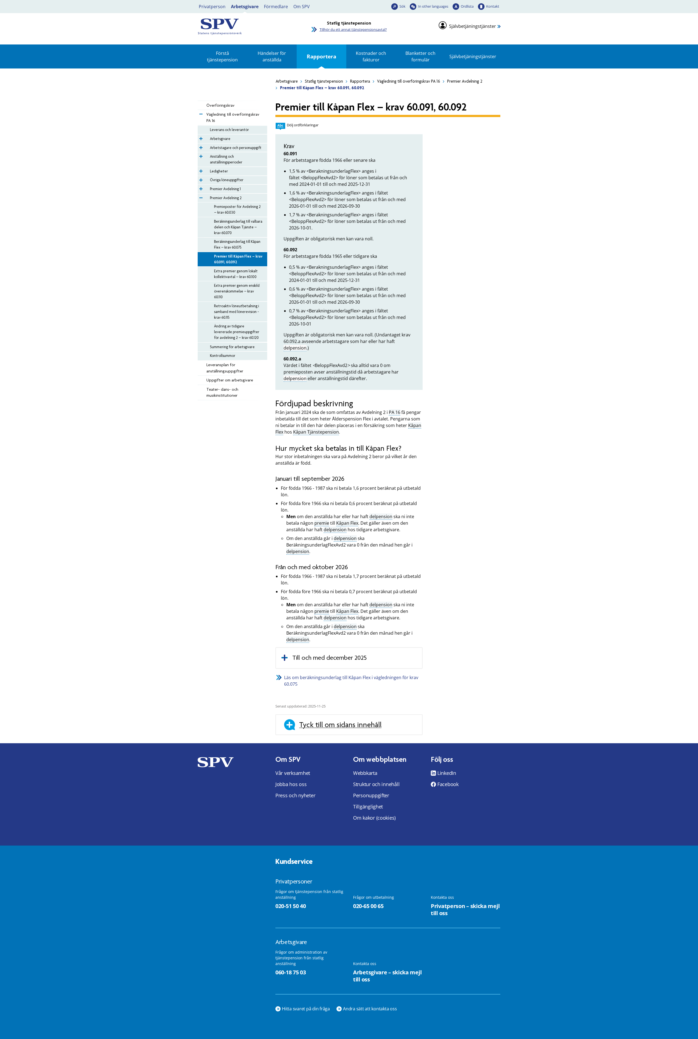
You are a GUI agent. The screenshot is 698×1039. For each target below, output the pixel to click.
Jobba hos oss (291, 784)
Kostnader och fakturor (371, 56)
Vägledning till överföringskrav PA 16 (408, 81)
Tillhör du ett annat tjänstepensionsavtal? (353, 29)
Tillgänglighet (368, 806)
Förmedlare (276, 7)
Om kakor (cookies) (374, 817)
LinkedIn (446, 773)
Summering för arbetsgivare (232, 347)
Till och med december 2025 (329, 657)
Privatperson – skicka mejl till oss (465, 909)
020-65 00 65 (368, 906)
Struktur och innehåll (376, 784)
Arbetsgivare (244, 7)
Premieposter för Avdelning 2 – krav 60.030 (237, 209)
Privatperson (212, 7)
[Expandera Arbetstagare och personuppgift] (200, 146)
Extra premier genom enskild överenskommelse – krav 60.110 (237, 291)
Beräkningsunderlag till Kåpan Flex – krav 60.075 (237, 244)
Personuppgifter (371, 795)
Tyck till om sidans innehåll (340, 724)
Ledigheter (219, 171)
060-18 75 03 (290, 972)
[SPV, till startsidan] (245, 26)
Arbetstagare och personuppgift (235, 147)
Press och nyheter (295, 795)
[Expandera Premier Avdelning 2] (200, 196)
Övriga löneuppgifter (226, 180)
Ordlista (467, 6)
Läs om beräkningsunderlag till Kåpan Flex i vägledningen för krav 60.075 (351, 680)
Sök (402, 6)
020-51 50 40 (290, 906)
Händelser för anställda (272, 56)
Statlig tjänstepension (324, 81)
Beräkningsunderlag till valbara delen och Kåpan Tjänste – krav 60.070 (238, 227)
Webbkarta (365, 773)
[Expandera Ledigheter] (200, 169)
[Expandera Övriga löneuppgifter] (200, 178)
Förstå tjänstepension (222, 56)
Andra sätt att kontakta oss (370, 1009)
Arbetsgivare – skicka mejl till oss (387, 976)
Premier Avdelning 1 (225, 189)
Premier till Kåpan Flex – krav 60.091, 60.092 (238, 259)
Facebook (448, 784)
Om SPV (301, 7)
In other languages (433, 6)
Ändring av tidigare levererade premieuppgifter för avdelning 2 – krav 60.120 (236, 332)
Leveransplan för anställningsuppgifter (224, 368)
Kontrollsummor (222, 355)
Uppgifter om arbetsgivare (229, 380)
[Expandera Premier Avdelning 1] (200, 187)
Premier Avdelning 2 (464, 81)
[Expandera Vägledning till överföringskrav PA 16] (200, 112)
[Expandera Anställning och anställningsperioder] (200, 155)
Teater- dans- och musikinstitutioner (222, 392)
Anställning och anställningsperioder (226, 159)
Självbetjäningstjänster (472, 26)
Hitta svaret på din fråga (306, 1009)
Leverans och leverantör (229, 129)
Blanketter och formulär (420, 56)
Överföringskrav (220, 105)
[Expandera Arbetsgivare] (200, 137)
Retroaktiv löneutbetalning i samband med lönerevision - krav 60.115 (236, 312)
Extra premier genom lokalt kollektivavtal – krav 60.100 (236, 274)
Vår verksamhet (292, 773)
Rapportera (321, 56)
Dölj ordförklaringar (302, 125)
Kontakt (492, 6)
